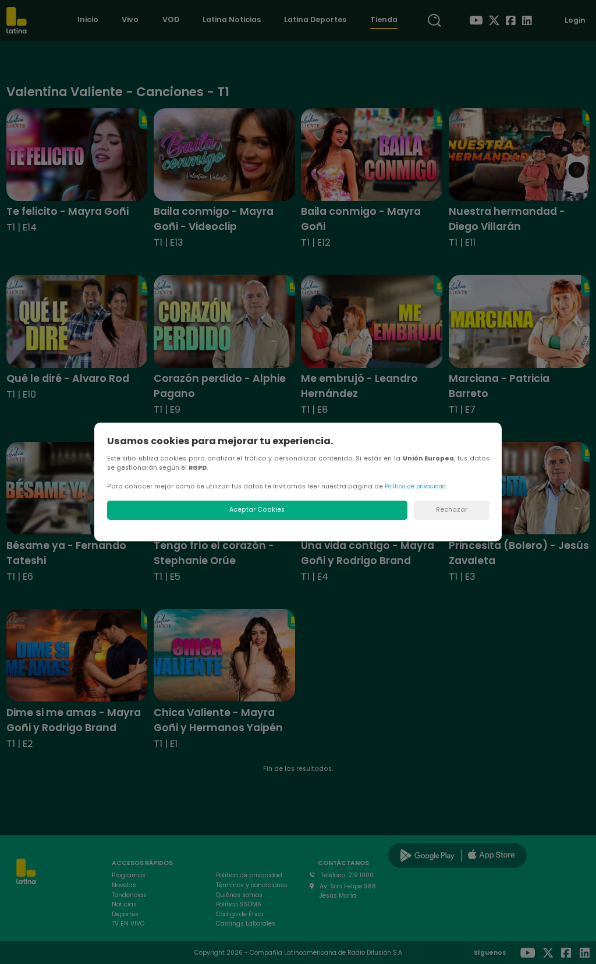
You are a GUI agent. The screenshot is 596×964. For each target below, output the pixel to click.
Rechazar (451, 509)
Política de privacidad (415, 486)
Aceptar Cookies (257, 509)
